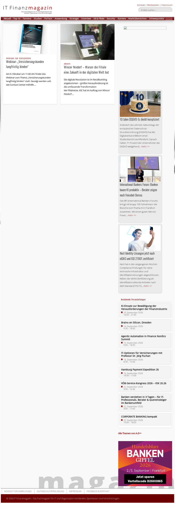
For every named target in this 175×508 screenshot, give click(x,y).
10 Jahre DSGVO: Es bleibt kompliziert (139, 119)
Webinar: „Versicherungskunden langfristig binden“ (25, 63)
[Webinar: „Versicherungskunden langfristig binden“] (30, 39)
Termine (27, 18)
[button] (169, 18)
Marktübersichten (137, 18)
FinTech (48, 18)
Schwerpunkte (156, 18)
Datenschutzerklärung (50, 491)
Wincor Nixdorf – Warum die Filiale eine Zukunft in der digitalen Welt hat (86, 68)
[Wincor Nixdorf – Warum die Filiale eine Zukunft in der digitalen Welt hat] (87, 42)
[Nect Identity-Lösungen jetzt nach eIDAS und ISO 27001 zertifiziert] (140, 238)
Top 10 (16, 18)
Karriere (122, 18)
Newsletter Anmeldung (17, 491)
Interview (86, 18)
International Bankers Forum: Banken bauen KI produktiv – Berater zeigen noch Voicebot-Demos (139, 189)
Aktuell (7, 18)
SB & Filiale (98, 18)
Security (111, 18)
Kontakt (141, 5)
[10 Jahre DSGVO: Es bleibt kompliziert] (140, 104)
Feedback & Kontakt (98, 491)
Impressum (166, 5)
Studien (38, 18)
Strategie (74, 18)
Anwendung (61, 18)
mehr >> (145, 146)
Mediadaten (153, 5)
